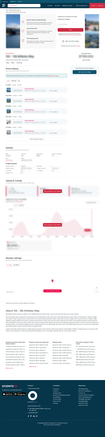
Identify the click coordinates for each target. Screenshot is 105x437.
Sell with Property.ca (85, 391)
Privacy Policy (65, 34)
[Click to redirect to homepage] (4, 5)
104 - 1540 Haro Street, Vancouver (85, 346)
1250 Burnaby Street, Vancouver (85, 359)
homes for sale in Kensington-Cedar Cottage (42, 353)
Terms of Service (74, 34)
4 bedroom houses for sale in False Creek (18, 346)
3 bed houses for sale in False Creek (16, 351)
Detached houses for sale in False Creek (17, 359)
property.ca (5, 1)
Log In (93, 5)
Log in (78, 46)
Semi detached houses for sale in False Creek (19, 357)
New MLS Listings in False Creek (84, 343)
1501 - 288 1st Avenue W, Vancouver (86, 354)
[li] (34, 416)
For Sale (49, 5)
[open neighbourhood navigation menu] (73, 5)
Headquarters (57, 393)
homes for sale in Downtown (37, 347)
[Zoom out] (96, 290)
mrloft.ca (19, 1)
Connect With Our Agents (86, 395)
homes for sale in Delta (59, 360)
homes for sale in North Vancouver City (64, 345)
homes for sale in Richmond (60, 347)
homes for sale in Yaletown (37, 350)
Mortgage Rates (83, 401)
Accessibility (56, 397)
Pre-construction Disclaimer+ (52, 425)
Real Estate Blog (83, 389)
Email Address (62, 23)
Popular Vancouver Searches (39, 342)
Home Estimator (82, 5)
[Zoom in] (96, 287)
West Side (16, 12)
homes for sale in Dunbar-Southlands (40, 363)
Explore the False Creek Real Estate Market (15, 343)
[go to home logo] (9, 386)
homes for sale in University (37, 355)
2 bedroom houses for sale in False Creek (18, 349)
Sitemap (55, 403)
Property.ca (5, 390)
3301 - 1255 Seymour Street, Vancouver (87, 362)
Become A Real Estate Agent (61, 395)
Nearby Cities (57, 342)
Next (70, 30)
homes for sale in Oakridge (37, 360)
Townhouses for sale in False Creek (16, 354)
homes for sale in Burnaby (60, 355)
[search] (24, 5)
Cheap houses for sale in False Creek (16, 365)
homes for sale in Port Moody (61, 363)
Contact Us (82, 393)
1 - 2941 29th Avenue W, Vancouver (86, 349)
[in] (37, 416)
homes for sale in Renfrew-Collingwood (41, 345)
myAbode (14, 390)
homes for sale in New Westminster (63, 358)
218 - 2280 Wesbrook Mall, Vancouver (86, 351)
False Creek (9, 12)
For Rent (57, 5)
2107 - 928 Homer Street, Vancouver (86, 357)
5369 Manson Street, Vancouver (85, 365)
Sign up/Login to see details (52, 191)
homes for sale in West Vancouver (62, 353)
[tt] (29, 416)
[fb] (31, 416)
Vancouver (23, 12)
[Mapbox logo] (9, 292)
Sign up (50, 75)
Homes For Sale (83, 403)
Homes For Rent (83, 405)
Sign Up (100, 5)
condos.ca (12, 1)
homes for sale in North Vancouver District (65, 350)
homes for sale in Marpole (37, 358)
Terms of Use (57, 401)
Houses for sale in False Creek (14, 362)
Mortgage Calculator (85, 399)
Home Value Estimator (85, 397)
